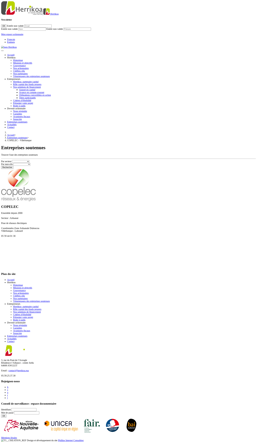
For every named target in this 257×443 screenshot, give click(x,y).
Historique (18, 60)
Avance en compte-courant (31, 92)
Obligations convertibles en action (35, 95)
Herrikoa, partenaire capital (26, 81)
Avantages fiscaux (21, 116)
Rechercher (7, 167)
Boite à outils (19, 106)
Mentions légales (9, 437)
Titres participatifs (27, 97)
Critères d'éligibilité (22, 100)
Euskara (11, 42)
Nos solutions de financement (27, 87)
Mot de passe (7, 412)
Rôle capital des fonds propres (27, 84)
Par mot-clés (7, 164)
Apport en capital (27, 89)
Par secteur (6, 161)
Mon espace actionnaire (12, 34)
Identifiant (6, 409)
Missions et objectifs (22, 63)
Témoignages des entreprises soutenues (31, 76)
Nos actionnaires (21, 68)
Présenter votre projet (23, 103)
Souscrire (17, 119)
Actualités (12, 124)
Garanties (17, 114)
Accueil (10, 55)
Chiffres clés (19, 71)
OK (3, 26)
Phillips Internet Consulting (71, 440)
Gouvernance (19, 65)
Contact (10, 127)
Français (11, 39)
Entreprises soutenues (17, 122)
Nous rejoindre (20, 111)
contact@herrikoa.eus (18, 370)
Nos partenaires (20, 73)
